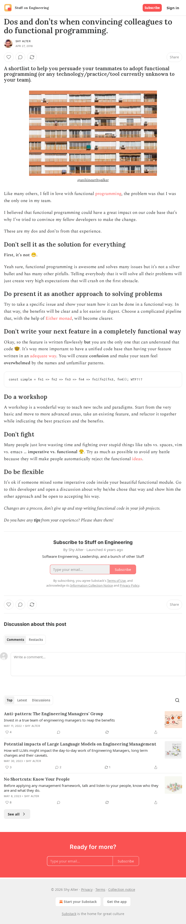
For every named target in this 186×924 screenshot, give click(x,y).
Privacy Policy (129, 585)
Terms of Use (116, 580)
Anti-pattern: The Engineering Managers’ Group (53, 713)
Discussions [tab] (41, 700)
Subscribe (152, 8)
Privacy (87, 889)
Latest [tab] (22, 700)
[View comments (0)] (20, 57)
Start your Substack (80, 901)
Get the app (117, 901)
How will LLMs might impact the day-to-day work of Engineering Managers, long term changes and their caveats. (76, 753)
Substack (69, 913)
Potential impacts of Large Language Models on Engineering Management (80, 744)
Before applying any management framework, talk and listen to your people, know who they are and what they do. (81, 788)
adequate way (43, 356)
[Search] (177, 700)
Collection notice (121, 889)
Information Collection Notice (91, 585)
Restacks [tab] (36, 639)
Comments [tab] (15, 639)
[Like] (9, 57)
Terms (100, 889)
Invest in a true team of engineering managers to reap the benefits (59, 720)
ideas (137, 459)
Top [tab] (9, 700)
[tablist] (25, 639)
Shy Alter (23, 41)
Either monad (59, 318)
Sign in (173, 7)
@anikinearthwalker (92, 180)
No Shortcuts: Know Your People (37, 779)
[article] (93, 723)
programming (108, 193)
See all (14, 814)
